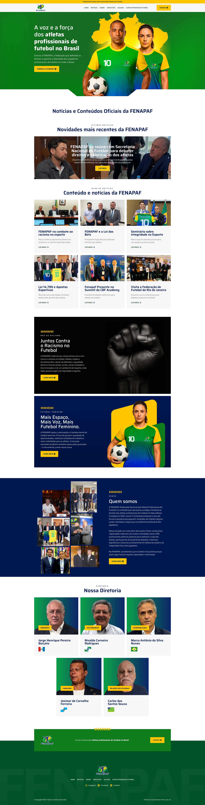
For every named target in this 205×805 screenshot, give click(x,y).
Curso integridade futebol (137, 8)
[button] (36, 158)
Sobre (102, 8)
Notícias (94, 8)
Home (86, 8)
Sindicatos (111, 8)
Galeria (121, 8)
